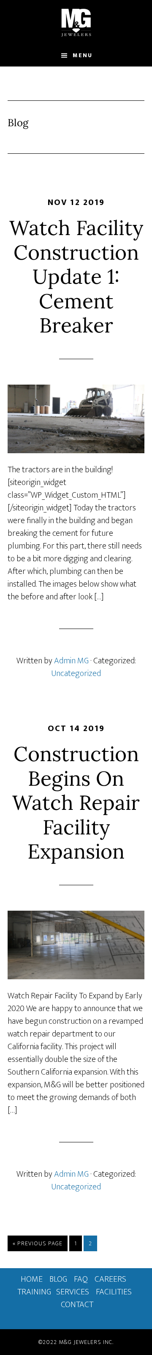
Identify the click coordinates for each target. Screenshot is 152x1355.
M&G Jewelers (76, 22)
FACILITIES (114, 1292)
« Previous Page (37, 1244)
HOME (32, 1279)
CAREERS (110, 1279)
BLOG (58, 1279)
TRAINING (34, 1292)
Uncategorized (76, 673)
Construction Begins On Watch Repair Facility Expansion (76, 802)
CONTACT (77, 1304)
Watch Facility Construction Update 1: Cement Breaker (76, 276)
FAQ (81, 1279)
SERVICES (72, 1292)
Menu (82, 55)
